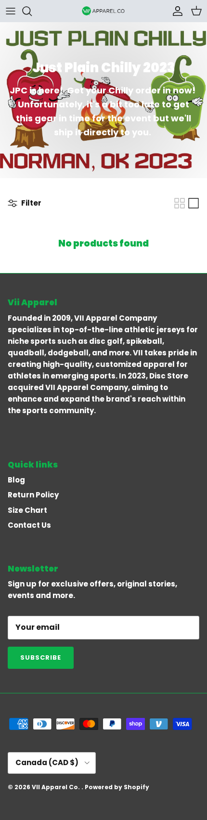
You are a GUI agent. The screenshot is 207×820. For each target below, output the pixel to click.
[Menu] (10, 11)
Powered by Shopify (117, 787)
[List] (193, 203)
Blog (16, 480)
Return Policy (33, 495)
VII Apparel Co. (56, 787)
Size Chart (27, 510)
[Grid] (179, 203)
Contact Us (29, 525)
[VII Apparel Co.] (103, 11)
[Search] (31, 11)
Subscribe (40, 657)
